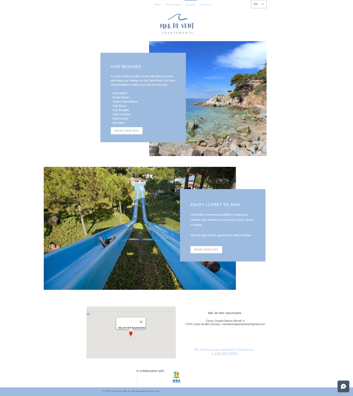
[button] (208, 98)
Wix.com (155, 391)
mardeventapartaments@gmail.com (243, 324)
